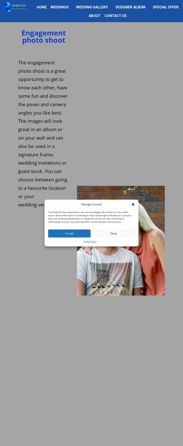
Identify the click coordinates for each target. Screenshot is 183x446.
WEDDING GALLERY (92, 7)
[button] (133, 204)
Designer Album (130, 7)
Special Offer (166, 7)
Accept (69, 233)
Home (42, 7)
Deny (113, 233)
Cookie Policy (89, 241)
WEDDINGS (60, 7)
